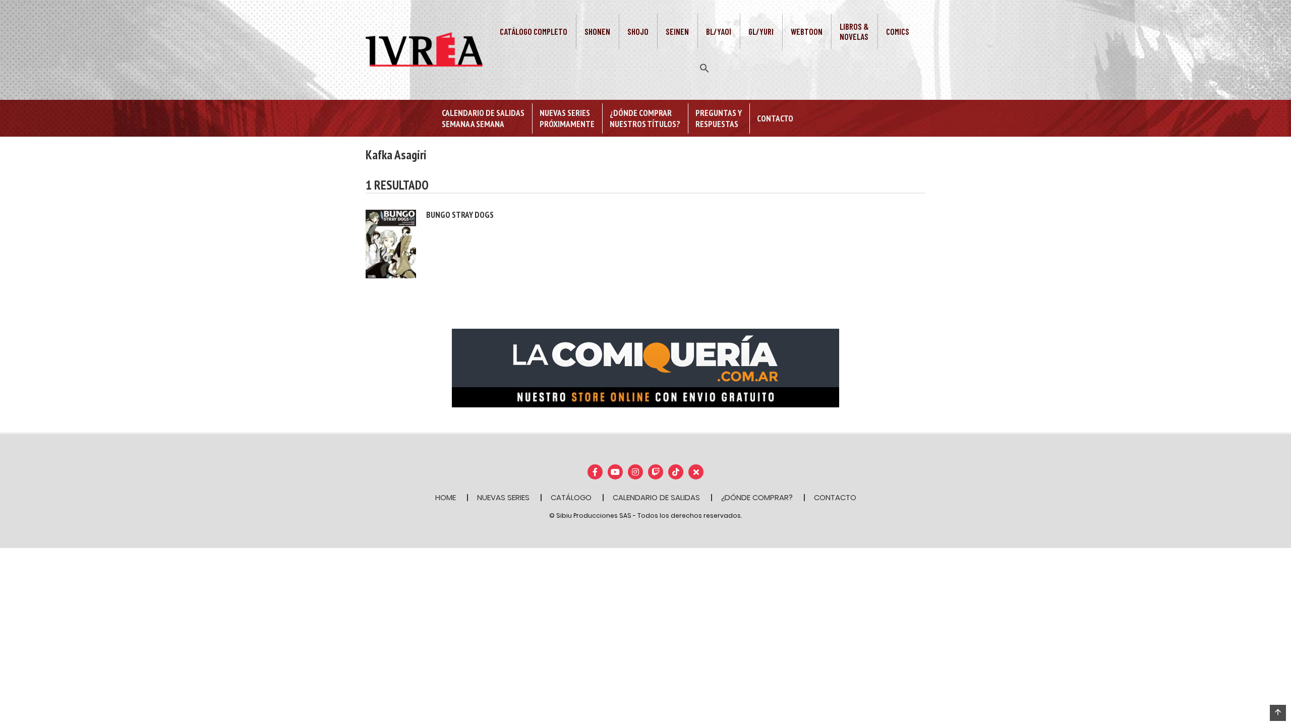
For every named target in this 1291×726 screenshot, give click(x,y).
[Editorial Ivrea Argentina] (424, 49)
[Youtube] (615, 471)
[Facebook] (595, 471)
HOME (445, 497)
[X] (695, 471)
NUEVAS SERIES (503, 497)
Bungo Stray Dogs (460, 214)
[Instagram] (635, 471)
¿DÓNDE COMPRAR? (757, 497)
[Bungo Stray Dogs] (391, 243)
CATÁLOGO (571, 497)
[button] (704, 67)
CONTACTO (835, 497)
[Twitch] (655, 471)
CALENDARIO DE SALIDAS (656, 497)
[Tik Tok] (675, 471)
